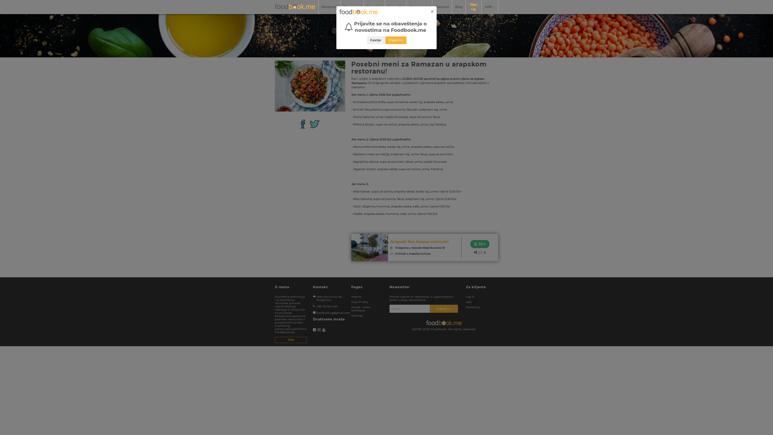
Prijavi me (396, 40)
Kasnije (375, 40)
